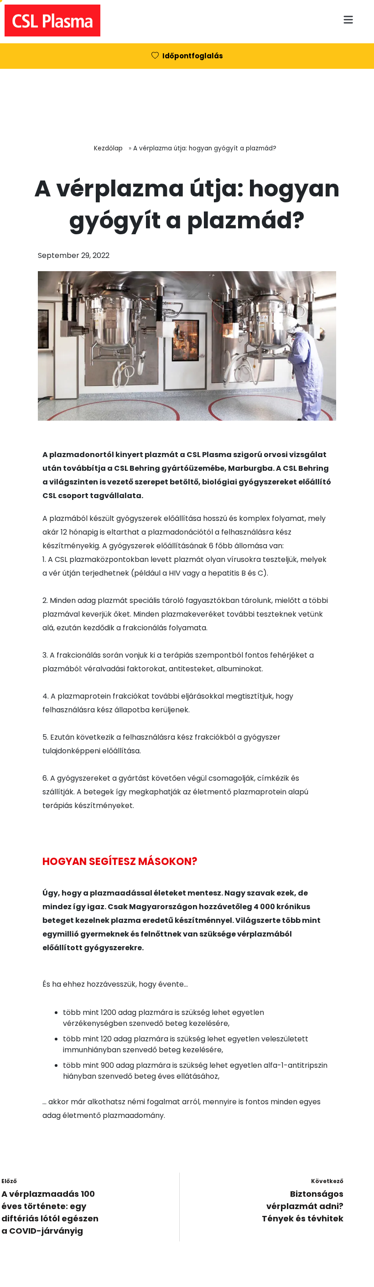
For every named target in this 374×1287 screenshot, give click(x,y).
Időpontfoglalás (192, 56)
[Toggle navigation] (352, 15)
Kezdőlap (108, 148)
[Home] (50, 18)
